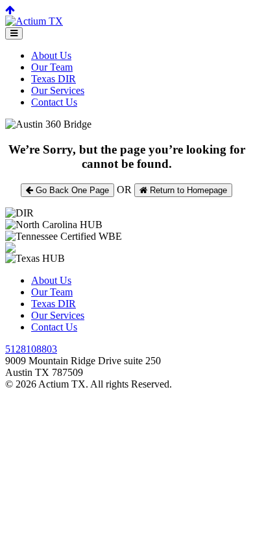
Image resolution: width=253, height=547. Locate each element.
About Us (51, 55)
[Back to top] (10, 10)
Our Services (57, 90)
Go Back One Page (71, 190)
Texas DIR (53, 78)
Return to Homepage (187, 190)
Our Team (52, 67)
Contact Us (54, 102)
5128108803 (31, 349)
